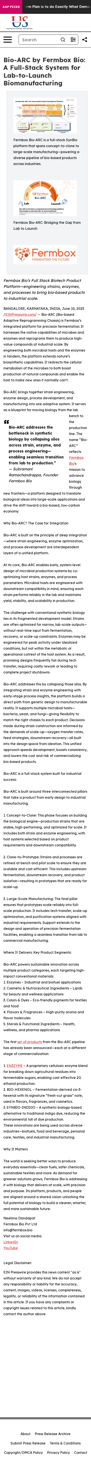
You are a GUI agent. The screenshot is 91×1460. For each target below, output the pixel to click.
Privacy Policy (58, 1452)
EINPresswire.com (20, 314)
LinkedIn (10, 1242)
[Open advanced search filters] (73, 40)
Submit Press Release (28, 1443)
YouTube (10, 1248)
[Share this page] (85, 39)
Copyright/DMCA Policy (23, 1452)
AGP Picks (11, 7)
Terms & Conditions (65, 1443)
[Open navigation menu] (7, 39)
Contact (80, 1452)
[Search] (63, 40)
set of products (29, 1042)
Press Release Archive (52, 1434)
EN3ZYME (15, 1066)
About (25, 1434)
